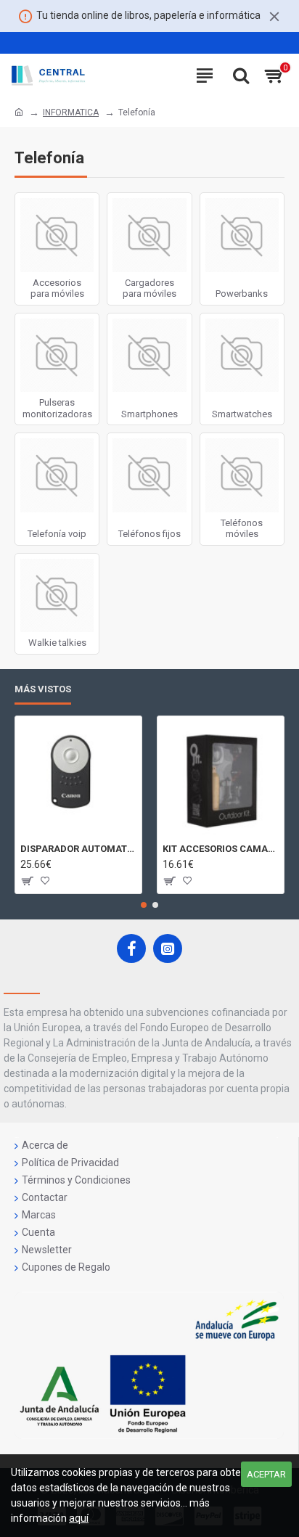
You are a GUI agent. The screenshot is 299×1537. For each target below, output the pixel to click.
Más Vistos (43, 689)
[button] (144, 905)
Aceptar (266, 1474)
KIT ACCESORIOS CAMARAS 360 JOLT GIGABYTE (221, 848)
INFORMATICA (71, 112)
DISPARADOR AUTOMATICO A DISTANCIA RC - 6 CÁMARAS (78, 848)
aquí (79, 1518)
